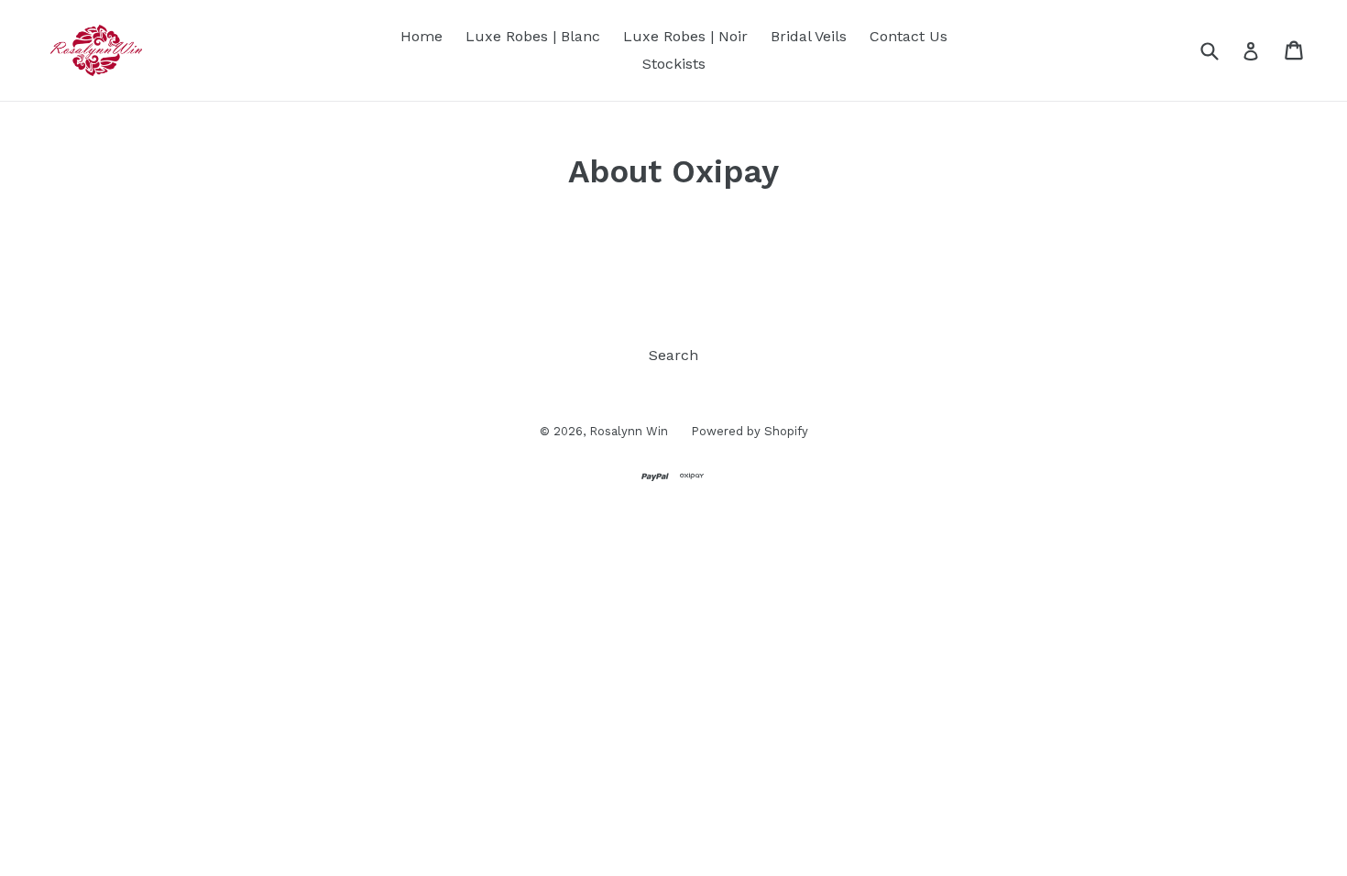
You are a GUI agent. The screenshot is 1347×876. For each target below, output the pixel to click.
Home (421, 36)
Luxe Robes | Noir (685, 36)
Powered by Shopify (749, 431)
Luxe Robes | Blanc (532, 36)
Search (673, 355)
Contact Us (908, 36)
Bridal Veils (809, 36)
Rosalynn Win (628, 431)
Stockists (674, 63)
